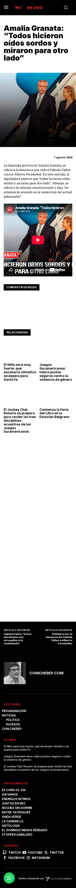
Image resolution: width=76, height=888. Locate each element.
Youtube (35, 852)
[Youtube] (24, 852)
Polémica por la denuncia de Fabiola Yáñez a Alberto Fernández (59, 638)
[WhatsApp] (24, 299)
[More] (41, 299)
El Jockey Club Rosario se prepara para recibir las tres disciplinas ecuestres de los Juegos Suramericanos (20, 421)
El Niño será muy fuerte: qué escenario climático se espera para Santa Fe (20, 372)
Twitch (14, 852)
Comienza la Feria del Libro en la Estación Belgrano (54, 413)
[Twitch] (4, 852)
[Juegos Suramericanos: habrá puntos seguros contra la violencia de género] (55, 351)
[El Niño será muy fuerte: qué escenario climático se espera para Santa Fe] (20, 351)
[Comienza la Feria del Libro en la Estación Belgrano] (55, 396)
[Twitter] (16, 299)
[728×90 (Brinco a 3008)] (38, 321)
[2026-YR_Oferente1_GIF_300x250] (31, 492)
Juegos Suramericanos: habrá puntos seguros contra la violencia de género (55, 372)
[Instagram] (28, 858)
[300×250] (31, 605)
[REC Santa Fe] (18, 7)
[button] (9, 878)
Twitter (56, 852)
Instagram (41, 858)
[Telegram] (33, 299)
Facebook (16, 858)
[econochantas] (31, 553)
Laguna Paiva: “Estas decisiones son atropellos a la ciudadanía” (17, 638)
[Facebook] (7, 299)
